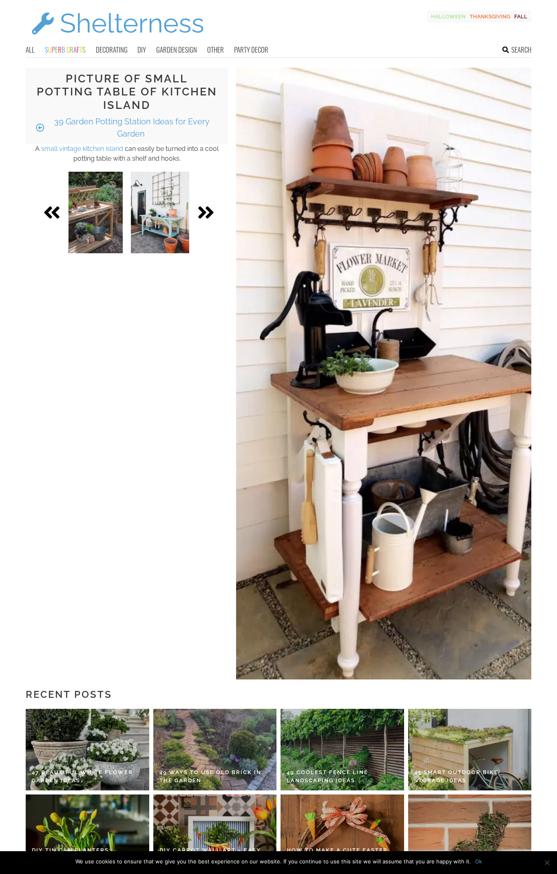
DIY (141, 49)
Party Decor (251, 49)
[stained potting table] (95, 212)
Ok (478, 861)
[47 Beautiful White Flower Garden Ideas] (87, 749)
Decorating (112, 49)
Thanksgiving (490, 16)
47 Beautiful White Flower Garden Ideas (82, 776)
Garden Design (176, 49)
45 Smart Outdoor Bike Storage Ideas (456, 776)
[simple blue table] (160, 212)
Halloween (448, 16)
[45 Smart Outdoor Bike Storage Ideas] (470, 749)
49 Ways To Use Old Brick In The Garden (210, 776)
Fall (520, 16)
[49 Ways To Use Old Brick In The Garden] (215, 749)
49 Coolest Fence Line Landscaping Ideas (327, 776)
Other (215, 49)
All (30, 49)
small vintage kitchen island (82, 149)
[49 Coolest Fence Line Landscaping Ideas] (342, 749)
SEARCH (521, 49)
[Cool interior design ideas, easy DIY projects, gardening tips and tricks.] (117, 39)
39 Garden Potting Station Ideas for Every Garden (131, 128)
